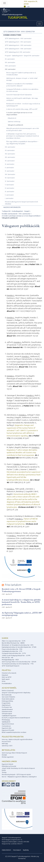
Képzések (5, 675)
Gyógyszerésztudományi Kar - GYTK (14, 653)
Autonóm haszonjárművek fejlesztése (19, 94)
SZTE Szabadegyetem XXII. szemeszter (17, 52)
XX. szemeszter (10, 59)
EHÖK (4, 770)
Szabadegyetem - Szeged (20, 211)
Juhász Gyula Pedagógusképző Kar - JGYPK (16, 655)
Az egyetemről (9, 688)
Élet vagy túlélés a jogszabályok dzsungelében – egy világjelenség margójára (22, 142)
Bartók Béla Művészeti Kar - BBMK (13, 643)
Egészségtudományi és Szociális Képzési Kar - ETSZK (19, 647)
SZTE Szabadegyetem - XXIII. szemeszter (18, 48)
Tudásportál (6, 211)
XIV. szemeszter (10, 154)
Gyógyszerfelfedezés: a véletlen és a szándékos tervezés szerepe (22, 90)
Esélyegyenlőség (7, 701)
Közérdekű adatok (8, 699)
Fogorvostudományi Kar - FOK (12, 649)
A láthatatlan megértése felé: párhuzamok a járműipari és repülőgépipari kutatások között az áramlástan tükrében (22, 136)
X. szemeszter (9, 167)
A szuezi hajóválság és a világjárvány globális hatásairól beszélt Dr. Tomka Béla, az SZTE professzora (21, 602)
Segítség (26, 850)
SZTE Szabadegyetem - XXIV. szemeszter (18, 45)
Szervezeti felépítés (8, 697)
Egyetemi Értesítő (8, 730)
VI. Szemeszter (10, 181)
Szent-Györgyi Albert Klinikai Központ (14, 753)
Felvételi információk (9, 673)
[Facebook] (4, 784)
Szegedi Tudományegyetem (15, 16)
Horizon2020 (6, 741)
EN (28, 6)
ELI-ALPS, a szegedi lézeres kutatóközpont (16, 717)
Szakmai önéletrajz (14, 121)
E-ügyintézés (6, 703)
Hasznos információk (12, 207)
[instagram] (17, 784)
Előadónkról (12, 118)
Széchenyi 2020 (7, 745)
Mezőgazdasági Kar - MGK (10, 659)
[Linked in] (13, 784)
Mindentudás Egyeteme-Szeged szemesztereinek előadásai (21, 203)
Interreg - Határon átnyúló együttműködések (17, 739)
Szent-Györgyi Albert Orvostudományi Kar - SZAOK (19, 661)
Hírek (3, 681)
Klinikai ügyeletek (8, 757)
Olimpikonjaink (7, 713)
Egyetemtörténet (8, 724)
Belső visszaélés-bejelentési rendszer (14, 732)
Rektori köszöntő (8, 690)
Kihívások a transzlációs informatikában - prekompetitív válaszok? (19, 85)
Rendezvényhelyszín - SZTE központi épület (16, 774)
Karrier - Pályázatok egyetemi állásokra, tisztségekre (19, 776)
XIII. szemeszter (10, 157)
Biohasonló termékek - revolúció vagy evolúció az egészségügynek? (23, 104)
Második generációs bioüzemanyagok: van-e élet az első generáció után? (22, 129)
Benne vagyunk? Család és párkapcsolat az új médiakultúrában (21, 73)
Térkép (4, 772)
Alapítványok (6, 705)
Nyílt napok (6, 679)
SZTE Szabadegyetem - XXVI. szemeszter (18, 38)
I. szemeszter (9, 198)
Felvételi (6, 670)
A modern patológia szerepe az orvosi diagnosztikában (19, 113)
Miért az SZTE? (6, 677)
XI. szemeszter (9, 164)
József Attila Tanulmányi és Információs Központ (18, 768)
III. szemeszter (9, 191)
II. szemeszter (9, 195)
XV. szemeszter (10, 150)
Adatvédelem (6, 850)
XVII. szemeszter (10, 69)
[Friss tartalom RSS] (3, 585)
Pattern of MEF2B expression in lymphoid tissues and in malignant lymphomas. (22, 521)
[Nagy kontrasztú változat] (25, 6)
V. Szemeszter (9, 184)
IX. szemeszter (9, 171)
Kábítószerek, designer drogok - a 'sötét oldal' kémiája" (22, 79)
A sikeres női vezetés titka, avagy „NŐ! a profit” (22, 109)
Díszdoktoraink (7, 711)
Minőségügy (6, 719)
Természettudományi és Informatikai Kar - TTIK (17, 664)
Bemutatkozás (6, 695)
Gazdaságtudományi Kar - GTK (12, 651)
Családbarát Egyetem (9, 715)
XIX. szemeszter (10, 62)
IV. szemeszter (9, 188)
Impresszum (17, 850)
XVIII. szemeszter (10, 66)
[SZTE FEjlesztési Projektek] (17, 819)
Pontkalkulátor (7, 683)
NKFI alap (5, 743)
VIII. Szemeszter (10, 174)
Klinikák (4, 755)
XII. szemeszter (10, 160)
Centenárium (6, 726)
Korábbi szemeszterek (12, 35)
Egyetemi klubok (7, 764)
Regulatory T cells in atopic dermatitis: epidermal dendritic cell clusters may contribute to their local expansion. (22, 452)
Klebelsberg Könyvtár (9, 766)
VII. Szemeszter (10, 178)
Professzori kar (7, 707)
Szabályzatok (6, 722)
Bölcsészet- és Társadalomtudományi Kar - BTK (17, 645)
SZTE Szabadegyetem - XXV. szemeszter (18, 42)
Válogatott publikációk (15, 125)
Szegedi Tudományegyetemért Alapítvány (16, 692)
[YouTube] (8, 784)
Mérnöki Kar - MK (7, 657)
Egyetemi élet (6, 728)
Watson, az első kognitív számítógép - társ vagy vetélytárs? (22, 99)
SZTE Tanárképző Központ (10, 666)
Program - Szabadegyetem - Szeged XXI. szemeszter (22, 55)
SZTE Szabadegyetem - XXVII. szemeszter (19, 31)
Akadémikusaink (7, 709)
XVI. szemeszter (10, 147)
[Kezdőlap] (10, 11)
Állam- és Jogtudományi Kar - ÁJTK (13, 641)
